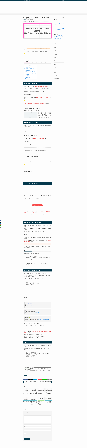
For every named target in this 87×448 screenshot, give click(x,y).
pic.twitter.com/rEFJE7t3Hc (46, 319)
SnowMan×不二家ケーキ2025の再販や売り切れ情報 (30, 73)
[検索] (63, 0)
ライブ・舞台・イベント (57, 79)
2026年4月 (55, 47)
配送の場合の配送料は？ (28, 70)
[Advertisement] (43, 8)
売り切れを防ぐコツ (27, 75)
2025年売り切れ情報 (27, 77)
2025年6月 (55, 61)
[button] (25, 379)
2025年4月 (55, 64)
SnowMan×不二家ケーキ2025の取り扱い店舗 (29, 71)
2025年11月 (55, 54)
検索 (63, 17)
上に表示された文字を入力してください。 (28, 434)
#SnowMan (34, 305)
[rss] (62, 0)
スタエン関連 (25, 19)
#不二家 (32, 305)
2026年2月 (55, 50)
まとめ (25, 78)
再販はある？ (27, 74)
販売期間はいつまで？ (28, 67)
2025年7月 (55, 60)
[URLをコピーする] (49, 379)
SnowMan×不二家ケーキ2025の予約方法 (29, 68)
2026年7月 (55, 43)
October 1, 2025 (35, 320)
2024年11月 (55, 67)
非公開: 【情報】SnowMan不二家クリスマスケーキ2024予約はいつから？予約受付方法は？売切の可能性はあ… (40, 60)
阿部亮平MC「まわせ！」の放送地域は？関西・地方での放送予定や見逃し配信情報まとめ (40, 369)
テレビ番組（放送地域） (57, 78)
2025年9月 (55, 57)
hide (30, 65)
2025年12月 (55, 53)
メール (25, 426)
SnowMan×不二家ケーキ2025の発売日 (28, 66)
